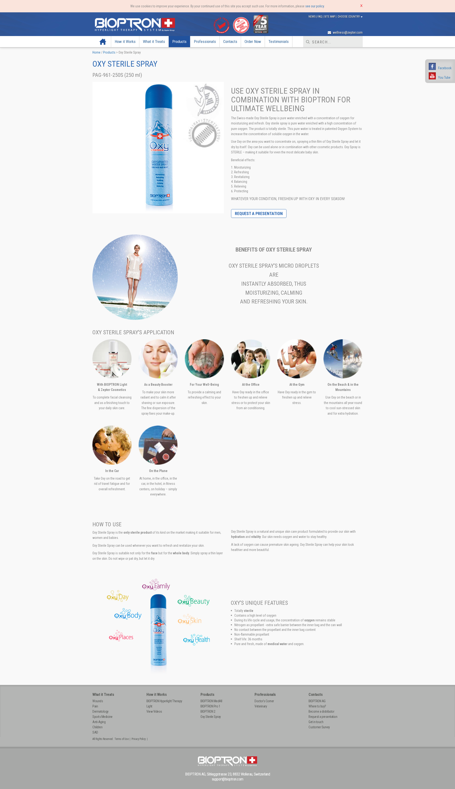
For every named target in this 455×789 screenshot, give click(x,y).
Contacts (230, 41)
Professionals (205, 41)
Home (102, 41)
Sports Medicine (102, 717)
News (312, 16)
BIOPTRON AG (317, 701)
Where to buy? (317, 706)
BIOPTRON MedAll (211, 701)
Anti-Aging (98, 722)
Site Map (330, 16)
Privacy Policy (139, 739)
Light (149, 706)
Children (97, 727)
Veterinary (261, 706)
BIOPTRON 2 (207, 711)
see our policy (314, 6)
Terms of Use (121, 739)
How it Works (125, 41)
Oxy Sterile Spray (210, 717)
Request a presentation (259, 213)
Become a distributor (321, 711)
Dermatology (100, 711)
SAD (95, 732)
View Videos (154, 711)
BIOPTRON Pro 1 (210, 706)
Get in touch (316, 722)
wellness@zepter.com (347, 32)
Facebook (444, 68)
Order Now (253, 41)
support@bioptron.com (227, 779)
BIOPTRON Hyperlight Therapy (164, 701)
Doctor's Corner (264, 701)
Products (179, 41)
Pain (95, 706)
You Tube (444, 77)
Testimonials (278, 41)
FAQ (320, 16)
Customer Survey (319, 727)
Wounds (97, 701)
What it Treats (154, 41)
